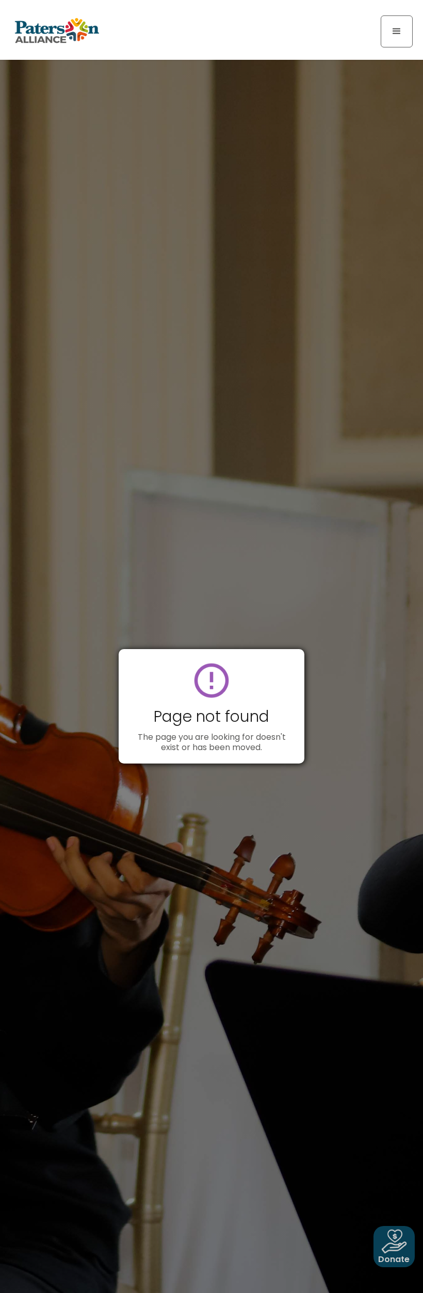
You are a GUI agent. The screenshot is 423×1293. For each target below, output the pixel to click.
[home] (56, 30)
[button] (397, 31)
